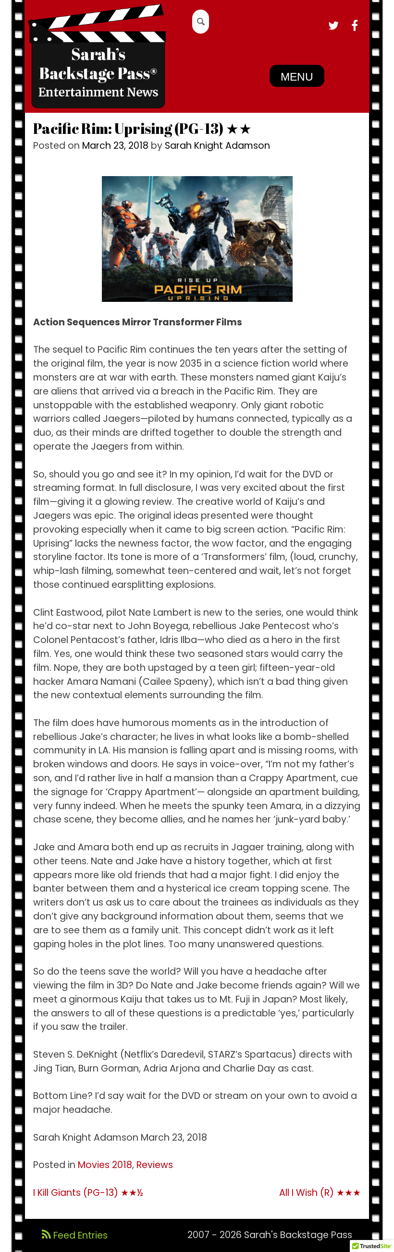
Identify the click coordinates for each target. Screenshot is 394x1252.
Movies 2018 (105, 1164)
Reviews (154, 1164)
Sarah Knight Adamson (217, 145)
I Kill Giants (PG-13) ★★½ (88, 1192)
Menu (297, 77)
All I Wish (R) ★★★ (320, 1192)
